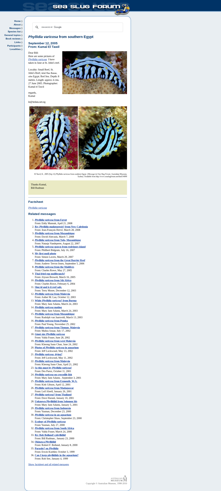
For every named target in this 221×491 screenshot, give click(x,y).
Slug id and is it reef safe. (48, 287)
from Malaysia (52, 294)
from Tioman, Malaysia (57, 327)
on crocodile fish (53, 374)
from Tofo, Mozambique (58, 240)
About (17, 24)
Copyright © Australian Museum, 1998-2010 (106, 483)
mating (48, 307)
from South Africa (54, 428)
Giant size (50, 334)
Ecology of (50, 421)
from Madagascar (54, 388)
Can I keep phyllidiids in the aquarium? (56, 455)
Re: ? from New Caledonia (61, 226)
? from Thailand (53, 394)
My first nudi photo (45, 253)
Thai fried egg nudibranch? (50, 273)
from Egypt (51, 220)
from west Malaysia (55, 341)
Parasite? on (46, 448)
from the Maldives (54, 267)
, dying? (48, 354)
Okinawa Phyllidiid (45, 441)
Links (17, 42)
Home (17, 21)
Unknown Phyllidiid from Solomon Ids (56, 401)
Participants (14, 46)
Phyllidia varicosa (37, 59)
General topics (12, 35)
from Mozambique (55, 233)
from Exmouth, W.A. (56, 381)
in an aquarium (53, 414)
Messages (15, 28)
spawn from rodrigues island (60, 246)
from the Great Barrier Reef (60, 260)
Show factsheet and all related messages (48, 464)
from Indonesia (53, 408)
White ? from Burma (56, 300)
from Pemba (51, 320)
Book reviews (13, 38)
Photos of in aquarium (57, 347)
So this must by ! (53, 367)
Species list (14, 31)
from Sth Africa (53, 280)
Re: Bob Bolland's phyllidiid (50, 435)
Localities (15, 49)
